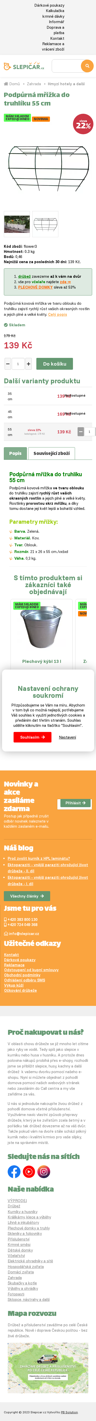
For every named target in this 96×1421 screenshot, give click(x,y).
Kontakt (57, 38)
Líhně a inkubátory (23, 1222)
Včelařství (16, 1255)
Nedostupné (75, 395)
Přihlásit (73, 802)
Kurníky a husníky (22, 1211)
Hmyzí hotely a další (66, 83)
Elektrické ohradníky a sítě (30, 1260)
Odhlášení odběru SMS (24, 980)
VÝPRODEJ (17, 1200)
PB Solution (69, 1412)
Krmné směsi (19, 1244)
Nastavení (67, 737)
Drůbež (14, 1206)
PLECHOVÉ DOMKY (35, 287)
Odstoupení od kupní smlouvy (31, 969)
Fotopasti (16, 1294)
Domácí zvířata (21, 1272)
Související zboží (52, 454)
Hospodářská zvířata (26, 1266)
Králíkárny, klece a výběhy (29, 1217)
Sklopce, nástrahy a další (29, 1299)
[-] (8, 364)
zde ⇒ (65, 281)
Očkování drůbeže (20, 990)
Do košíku (54, 363)
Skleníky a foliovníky (25, 1233)
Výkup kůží (14, 985)
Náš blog (18, 848)
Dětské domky (20, 1250)
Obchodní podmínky (22, 974)
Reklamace (14, 964)
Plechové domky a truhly (29, 1228)
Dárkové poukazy (49, 5)
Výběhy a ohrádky (23, 1288)
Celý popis (57, 314)
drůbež (24, 276)
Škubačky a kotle (22, 1283)
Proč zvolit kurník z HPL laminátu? (39, 858)
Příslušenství (18, 1239)
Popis (15, 454)
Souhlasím (29, 737)
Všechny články (24, 896)
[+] (28, 364)
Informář (56, 21)
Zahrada (34, 83)
